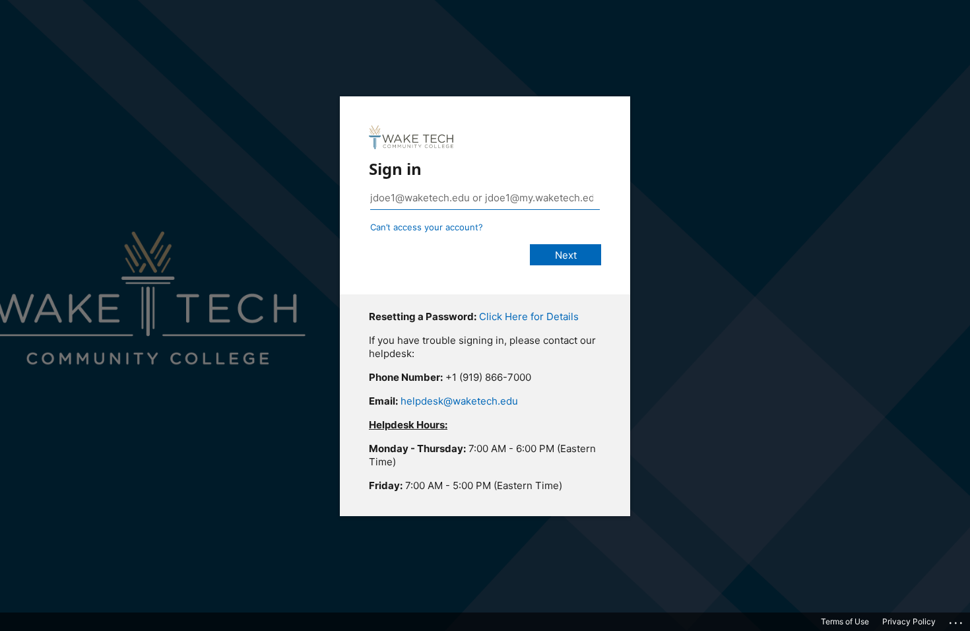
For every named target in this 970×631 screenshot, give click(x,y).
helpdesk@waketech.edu (459, 401)
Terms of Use (845, 621)
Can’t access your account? (426, 227)
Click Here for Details (529, 316)
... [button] (957, 619)
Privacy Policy (909, 621)
